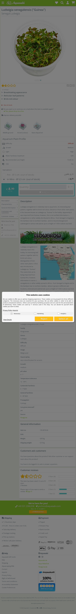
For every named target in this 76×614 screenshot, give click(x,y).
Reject (44, 318)
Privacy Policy (7, 310)
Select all (63, 318)
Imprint (15, 310)
